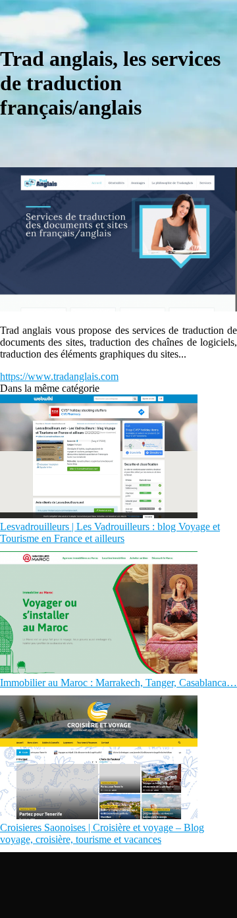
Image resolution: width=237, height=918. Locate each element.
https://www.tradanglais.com (59, 376)
